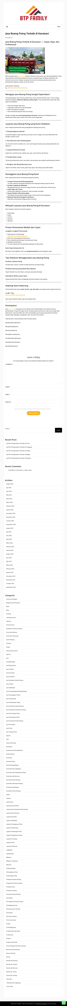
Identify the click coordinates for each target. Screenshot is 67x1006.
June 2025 (9, 535)
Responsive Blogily (42, 1003)
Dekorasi (8, 621)
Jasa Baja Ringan (10, 662)
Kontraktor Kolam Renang (13, 791)
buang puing (21, 76)
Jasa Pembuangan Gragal (13, 702)
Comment (9, 364)
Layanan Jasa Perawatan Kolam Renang (17, 809)
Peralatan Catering (11, 890)
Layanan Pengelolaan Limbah (14, 835)
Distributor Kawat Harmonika (14, 628)
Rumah (8, 957)
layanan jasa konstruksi (12, 805)
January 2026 (9, 510)
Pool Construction (11, 920)
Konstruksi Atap (10, 761)
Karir (7, 739)
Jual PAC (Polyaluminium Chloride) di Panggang (19, 447)
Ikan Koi (8, 654)
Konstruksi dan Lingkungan (13, 769)
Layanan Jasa (9, 802)
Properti (8, 938)
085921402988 (12, 88)
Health (8, 647)
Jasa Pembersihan (11, 698)
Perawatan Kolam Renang (13, 894)
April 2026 (9, 498)
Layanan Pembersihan (12, 828)
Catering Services (11, 617)
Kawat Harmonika (11, 743)
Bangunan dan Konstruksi (13, 603)
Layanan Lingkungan (11, 820)
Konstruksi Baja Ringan (12, 765)
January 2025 (9, 550)
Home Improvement (12, 651)
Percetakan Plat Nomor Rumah (14, 901)
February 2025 (10, 546)
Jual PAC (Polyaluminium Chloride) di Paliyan (18, 450)
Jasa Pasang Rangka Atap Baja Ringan (16, 691)
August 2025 (9, 528)
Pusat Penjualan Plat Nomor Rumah (16, 946)
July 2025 (8, 532)
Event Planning (10, 639)
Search (7, 429)
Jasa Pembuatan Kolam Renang (15, 706)
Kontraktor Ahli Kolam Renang (14, 783)
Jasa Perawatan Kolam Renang (14, 721)
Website (8, 402)
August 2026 (9, 484)
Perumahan (9, 912)
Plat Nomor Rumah (11, 916)
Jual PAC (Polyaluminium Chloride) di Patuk (17, 443)
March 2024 (9, 565)
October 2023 (10, 583)
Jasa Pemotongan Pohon (13, 713)
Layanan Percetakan (11, 839)
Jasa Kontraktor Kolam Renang (14, 680)
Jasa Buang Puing (11, 665)
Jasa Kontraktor (10, 676)
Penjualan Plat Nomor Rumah (14, 883)
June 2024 (9, 557)
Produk (8, 924)
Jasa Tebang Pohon (11, 732)
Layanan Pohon (10, 842)
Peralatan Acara (10, 887)
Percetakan (9, 898)
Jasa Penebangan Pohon (13, 717)
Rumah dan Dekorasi (12, 960)
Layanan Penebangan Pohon (14, 831)
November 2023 (10, 580)
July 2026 (8, 487)
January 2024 (9, 572)
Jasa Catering (9, 669)
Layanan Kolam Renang (12, 813)
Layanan (8, 798)
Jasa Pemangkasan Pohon (13, 695)
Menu (59, 26)
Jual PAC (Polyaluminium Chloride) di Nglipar (18, 454)
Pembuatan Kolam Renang (13, 879)
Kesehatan (9, 746)
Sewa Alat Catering (11, 975)
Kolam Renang (10, 754)
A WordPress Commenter (15, 470)
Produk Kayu (9, 935)
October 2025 (10, 521)
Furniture (8, 643)
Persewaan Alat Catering (13, 909)
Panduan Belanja (10, 868)
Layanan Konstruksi (11, 817)
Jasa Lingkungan (10, 687)
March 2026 (9, 502)
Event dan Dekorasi (11, 632)
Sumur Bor (9, 979)
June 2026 (9, 491)
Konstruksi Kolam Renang (13, 780)
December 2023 (10, 576)
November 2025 (10, 517)
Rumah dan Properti (11, 964)
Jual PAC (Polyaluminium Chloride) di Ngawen (18, 458)
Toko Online (9, 986)
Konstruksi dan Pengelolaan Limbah (16, 772)
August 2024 (9, 554)
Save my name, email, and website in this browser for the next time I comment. (34, 409)
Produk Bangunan (11, 927)
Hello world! (28, 470)
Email (7, 394)
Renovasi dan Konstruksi (13, 949)
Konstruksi (9, 758)
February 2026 (10, 506)
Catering (8, 614)
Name (7, 387)
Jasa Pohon (9, 728)
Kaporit (8, 735)
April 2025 (9, 539)
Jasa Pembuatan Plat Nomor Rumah (16, 710)
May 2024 (9, 561)
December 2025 (10, 513)
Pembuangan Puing (11, 876)
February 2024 (10, 569)
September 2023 (11, 587)
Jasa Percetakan (10, 724)
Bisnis (7, 606)
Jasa (7, 658)
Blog (7, 610)
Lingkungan (9, 850)
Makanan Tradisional (12, 861)
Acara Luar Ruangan (11, 599)
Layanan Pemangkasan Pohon (14, 824)
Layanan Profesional (11, 846)
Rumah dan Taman (11, 972)
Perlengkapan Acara (11, 905)
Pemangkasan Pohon (12, 872)
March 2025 (9, 543)
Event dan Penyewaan (12, 636)
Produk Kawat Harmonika (13, 931)
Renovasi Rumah (10, 953)
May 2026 (9, 495)
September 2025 (11, 524)
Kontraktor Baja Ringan (12, 787)
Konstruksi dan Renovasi (13, 776)
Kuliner (8, 794)
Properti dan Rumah (11, 942)
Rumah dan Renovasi (12, 968)
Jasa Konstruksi (10, 673)
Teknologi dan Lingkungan (13, 983)
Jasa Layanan (9, 684)
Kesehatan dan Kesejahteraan (14, 750)
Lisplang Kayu (10, 853)
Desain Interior (10, 625)
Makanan (8, 857)
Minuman (8, 865)
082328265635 (22, 88)
